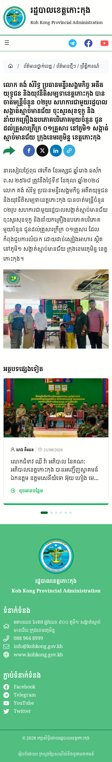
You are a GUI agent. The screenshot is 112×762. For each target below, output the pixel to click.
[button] (29, 151)
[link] (56, 441)
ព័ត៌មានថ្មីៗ (66, 66)
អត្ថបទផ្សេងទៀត (23, 368)
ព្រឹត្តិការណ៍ (89, 66)
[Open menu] (6, 42)
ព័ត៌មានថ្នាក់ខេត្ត (38, 66)
